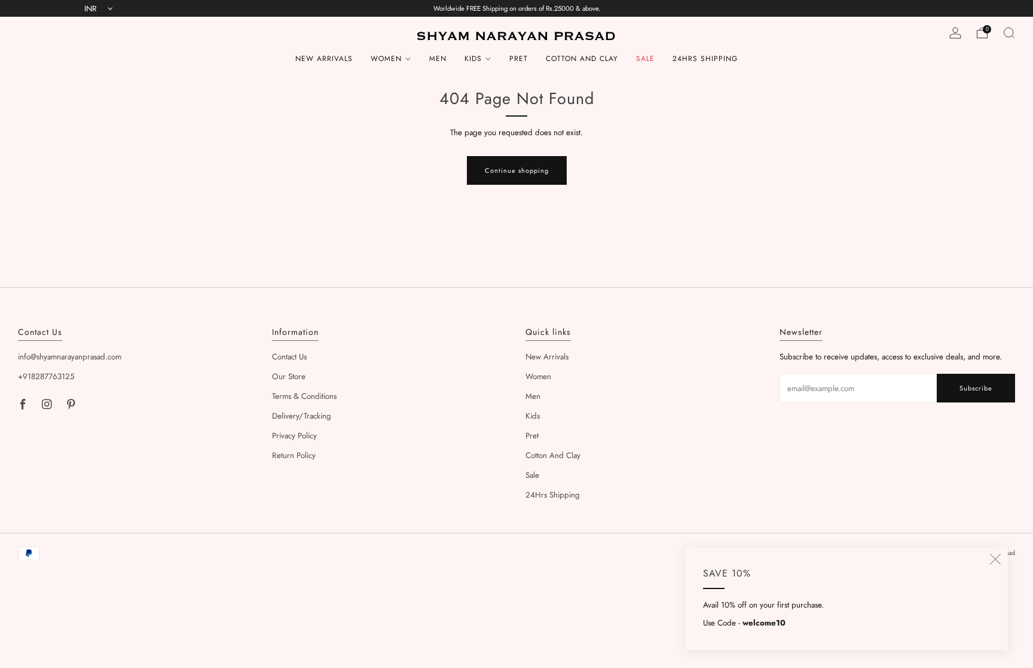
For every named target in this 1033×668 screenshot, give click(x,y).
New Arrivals (324, 58)
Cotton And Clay (582, 58)
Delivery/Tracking (301, 416)
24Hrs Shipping (705, 58)
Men (438, 58)
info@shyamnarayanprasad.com (69, 356)
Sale (645, 58)
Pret (518, 58)
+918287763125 (46, 376)
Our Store (288, 376)
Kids (473, 58)
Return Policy (294, 455)
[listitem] (517, 8)
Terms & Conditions (304, 396)
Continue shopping (517, 170)
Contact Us (289, 356)
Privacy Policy (294, 435)
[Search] (1009, 33)
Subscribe (975, 388)
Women (386, 58)
